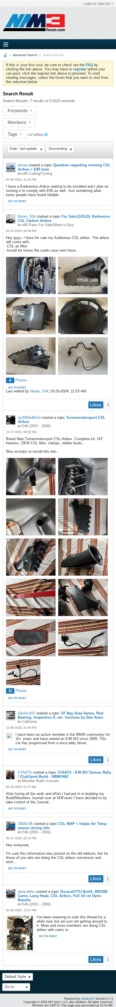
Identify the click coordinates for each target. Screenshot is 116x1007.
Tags (13, 134)
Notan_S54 (27, 216)
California (29, 721)
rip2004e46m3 (29, 417)
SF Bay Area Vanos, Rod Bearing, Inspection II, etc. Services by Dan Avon (60, 715)
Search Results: (16, 101)
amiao (23, 165)
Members (17, 122)
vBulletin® (88, 998)
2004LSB (25, 824)
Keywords (18, 110)
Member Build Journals (40, 781)
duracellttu (26, 891)
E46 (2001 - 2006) (36, 426)
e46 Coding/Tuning (37, 173)
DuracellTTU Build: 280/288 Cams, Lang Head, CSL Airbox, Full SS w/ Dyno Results (62, 895)
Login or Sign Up (97, 4)
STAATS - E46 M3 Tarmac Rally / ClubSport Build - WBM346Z (64, 774)
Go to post (17, 201)
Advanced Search (25, 55)
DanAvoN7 (26, 713)
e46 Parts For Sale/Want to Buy (48, 225)
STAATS (25, 772)
